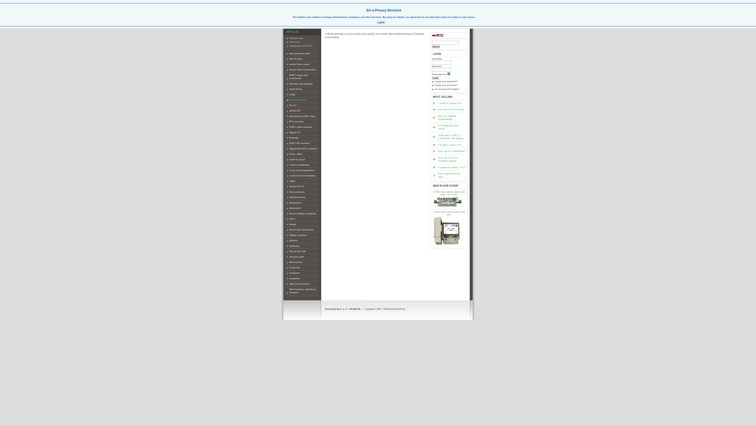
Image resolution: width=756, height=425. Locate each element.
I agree (381, 22)
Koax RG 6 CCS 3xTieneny (451, 109)
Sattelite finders (297, 197)
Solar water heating (299, 284)
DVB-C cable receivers (300, 127)
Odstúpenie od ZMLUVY (300, 46)
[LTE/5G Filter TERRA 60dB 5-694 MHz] (447, 231)
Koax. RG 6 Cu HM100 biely (451, 151)
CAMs (292, 94)
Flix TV (292, 105)
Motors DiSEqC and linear (302, 213)
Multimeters (295, 203)
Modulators (295, 208)
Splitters (293, 240)
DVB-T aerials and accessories (298, 77)
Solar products (297, 192)
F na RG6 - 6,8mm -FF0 (449, 103)
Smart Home (295, 89)
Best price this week (299, 53)
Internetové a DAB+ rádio (302, 116)
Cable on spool (297, 159)
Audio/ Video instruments (302, 69)
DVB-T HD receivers (299, 143)
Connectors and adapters (302, 175)
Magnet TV (294, 132)
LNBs (292, 181)
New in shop (295, 59)
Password (437, 66)
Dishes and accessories (301, 230)
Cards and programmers (301, 170)
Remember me (439, 74)
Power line (294, 267)
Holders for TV (296, 186)
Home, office (295, 154)
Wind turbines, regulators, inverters (302, 291)
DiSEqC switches (298, 235)
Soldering (294, 246)
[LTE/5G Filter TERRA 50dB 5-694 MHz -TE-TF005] (447, 201)
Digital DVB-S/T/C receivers (303, 149)
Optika (292, 224)
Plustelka (294, 138)
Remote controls (298, 100)
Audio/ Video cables (299, 64)
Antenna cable (296, 257)
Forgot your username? (446, 85)
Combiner (294, 273)
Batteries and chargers (301, 84)
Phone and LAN (297, 251)
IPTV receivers (296, 121)
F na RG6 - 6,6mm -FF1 (449, 145)
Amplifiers (294, 278)
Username (437, 59)
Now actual (294, 42)
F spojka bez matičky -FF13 (451, 167)
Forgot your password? (446, 81)
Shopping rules (296, 38)
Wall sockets (295, 262)
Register (455, 89)
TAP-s (292, 219)
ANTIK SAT (295, 111)
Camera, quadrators (299, 165)
